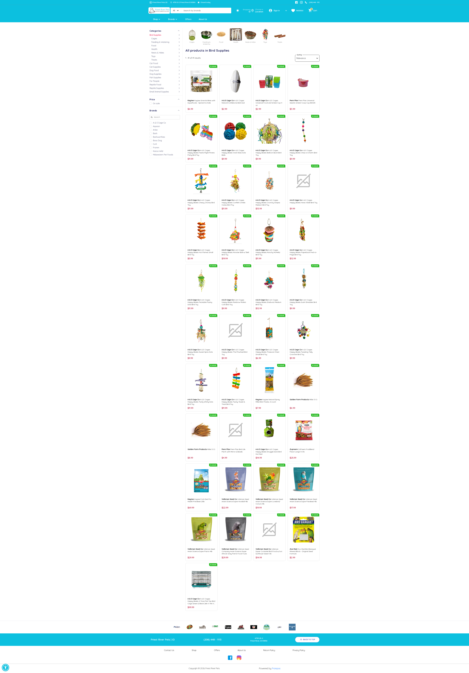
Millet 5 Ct (201, 449)
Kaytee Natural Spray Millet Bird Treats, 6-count (268, 400)
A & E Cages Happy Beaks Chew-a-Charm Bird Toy (303, 152)
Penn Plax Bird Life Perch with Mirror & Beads (233, 450)
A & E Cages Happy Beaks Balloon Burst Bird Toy (268, 152)
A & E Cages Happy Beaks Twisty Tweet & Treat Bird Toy (233, 401)
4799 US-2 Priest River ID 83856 (184, 2)
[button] (5, 667)
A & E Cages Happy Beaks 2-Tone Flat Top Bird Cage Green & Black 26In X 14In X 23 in (201, 601)
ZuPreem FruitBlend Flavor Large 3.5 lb (302, 450)
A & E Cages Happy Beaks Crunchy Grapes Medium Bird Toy (268, 202)
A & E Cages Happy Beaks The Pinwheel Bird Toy (234, 352)
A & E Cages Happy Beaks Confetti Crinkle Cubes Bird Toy (233, 202)
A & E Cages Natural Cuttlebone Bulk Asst (233, 101)
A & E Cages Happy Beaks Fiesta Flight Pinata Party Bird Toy (201, 152)
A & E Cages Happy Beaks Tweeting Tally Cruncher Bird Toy (301, 352)
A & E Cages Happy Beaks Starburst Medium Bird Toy (268, 302)
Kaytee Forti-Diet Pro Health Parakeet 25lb (199, 500)
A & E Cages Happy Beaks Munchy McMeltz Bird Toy (268, 252)
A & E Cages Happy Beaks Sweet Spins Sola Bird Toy (200, 352)
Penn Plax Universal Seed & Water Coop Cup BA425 (302, 101)
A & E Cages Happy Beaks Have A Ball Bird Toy (303, 201)
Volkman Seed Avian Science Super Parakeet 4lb (303, 500)
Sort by (299, 55)
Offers (188, 19)
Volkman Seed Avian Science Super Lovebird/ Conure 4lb (269, 501)
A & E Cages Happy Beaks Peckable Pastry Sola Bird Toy (200, 302)
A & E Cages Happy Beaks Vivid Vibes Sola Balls (234, 152)
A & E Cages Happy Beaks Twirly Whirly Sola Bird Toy (200, 401)
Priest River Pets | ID (160, 2)
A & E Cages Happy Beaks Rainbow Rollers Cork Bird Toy (234, 302)
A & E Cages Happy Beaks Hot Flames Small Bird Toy (200, 252)
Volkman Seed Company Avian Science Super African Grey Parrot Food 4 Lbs (235, 551)
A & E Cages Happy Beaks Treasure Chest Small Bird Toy (267, 352)
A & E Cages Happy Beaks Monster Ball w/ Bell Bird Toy (235, 252)
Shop (155, 19)
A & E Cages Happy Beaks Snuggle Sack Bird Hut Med (269, 451)
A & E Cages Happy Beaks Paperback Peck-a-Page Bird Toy (303, 252)
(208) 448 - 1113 (314, 2)
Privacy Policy (299, 650)
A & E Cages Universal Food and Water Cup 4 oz (269, 102)
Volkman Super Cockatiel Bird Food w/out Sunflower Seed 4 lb (269, 551)
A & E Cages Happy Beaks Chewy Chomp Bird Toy (201, 202)
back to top (309, 639)
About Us (203, 19)
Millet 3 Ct (303, 399)
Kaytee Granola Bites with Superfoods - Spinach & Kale (201, 101)
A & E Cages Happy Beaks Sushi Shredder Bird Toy (303, 302)
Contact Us (169, 650)
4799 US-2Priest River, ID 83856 (258, 639)
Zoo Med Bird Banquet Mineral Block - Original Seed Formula (303, 551)
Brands (171, 19)
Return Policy (269, 650)
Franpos (276, 668)
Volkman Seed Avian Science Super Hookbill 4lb (235, 500)
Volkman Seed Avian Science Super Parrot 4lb (201, 550)
